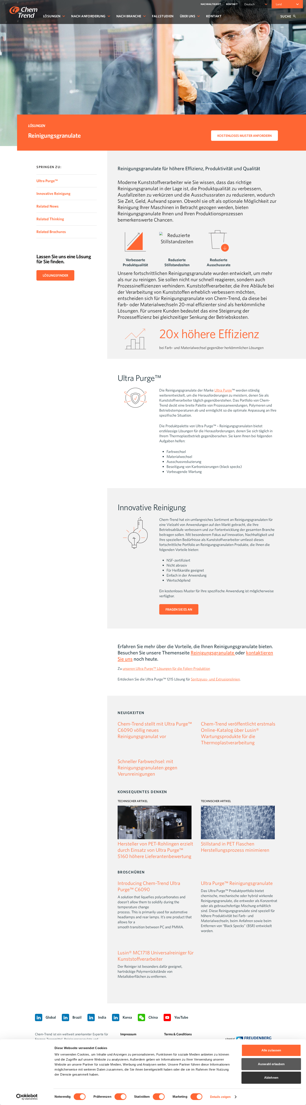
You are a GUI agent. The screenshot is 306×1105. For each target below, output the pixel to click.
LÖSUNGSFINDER (55, 275)
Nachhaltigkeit (211, 4)
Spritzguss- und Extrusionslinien (215, 679)
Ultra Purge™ (47, 180)
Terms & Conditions (178, 1034)
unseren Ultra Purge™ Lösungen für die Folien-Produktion (166, 668)
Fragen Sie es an (178, 609)
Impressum (128, 1034)
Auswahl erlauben (271, 1064)
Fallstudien (162, 16)
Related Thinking (50, 219)
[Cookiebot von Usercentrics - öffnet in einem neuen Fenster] (27, 1097)
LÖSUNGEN (51, 16)
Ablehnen (271, 1077)
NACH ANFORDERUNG (88, 16)
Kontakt (214, 16)
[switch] (120, 1096)
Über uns (187, 16)
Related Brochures (51, 231)
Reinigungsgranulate (213, 652)
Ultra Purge (223, 390)
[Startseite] (23, 12)
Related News (47, 206)
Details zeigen (220, 1097)
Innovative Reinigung (53, 193)
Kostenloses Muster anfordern (244, 136)
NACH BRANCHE (128, 16)
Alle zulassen (271, 1050)
